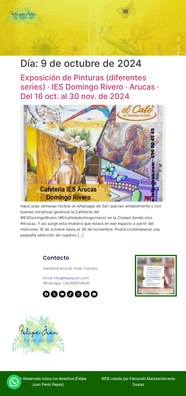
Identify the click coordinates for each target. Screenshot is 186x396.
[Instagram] (78, 294)
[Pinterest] (86, 294)
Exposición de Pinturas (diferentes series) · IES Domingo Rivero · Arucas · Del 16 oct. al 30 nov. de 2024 (89, 87)
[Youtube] (62, 294)
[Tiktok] (70, 294)
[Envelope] (94, 294)
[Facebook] (46, 294)
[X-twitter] (54, 294)
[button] (126, 11)
